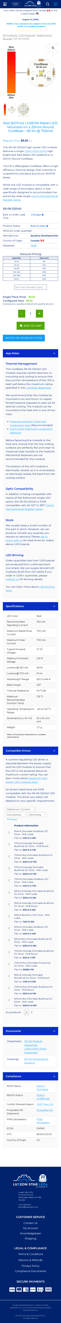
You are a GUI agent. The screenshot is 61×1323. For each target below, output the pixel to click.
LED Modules (27, 35)
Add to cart (33, 325)
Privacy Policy (30, 1266)
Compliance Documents (30, 1271)
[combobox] (21, 809)
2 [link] (31, 1012)
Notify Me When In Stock (24, 337)
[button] (53, 47)
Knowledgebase (30, 1233)
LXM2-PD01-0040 (36, 151)
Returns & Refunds (31, 1260)
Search (48, 4)
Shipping (30, 1238)
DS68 (33, 245)
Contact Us (31, 1223)
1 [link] (26, 1012)
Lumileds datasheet (38, 387)
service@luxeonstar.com (28, 1207)
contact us (12, 579)
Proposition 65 (45, 1110)
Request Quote (15, 4)
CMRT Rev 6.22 (45, 1104)
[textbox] (19, 809)
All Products (10, 35)
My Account (30, 1228)
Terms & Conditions (30, 1254)
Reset (13, 819)
